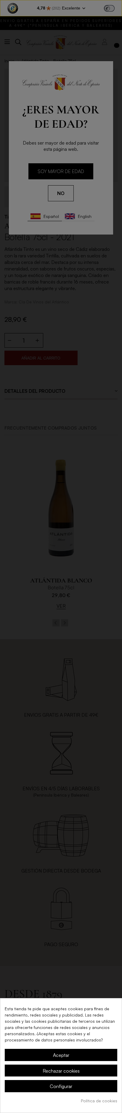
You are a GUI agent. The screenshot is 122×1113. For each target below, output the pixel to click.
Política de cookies (99, 1100)
